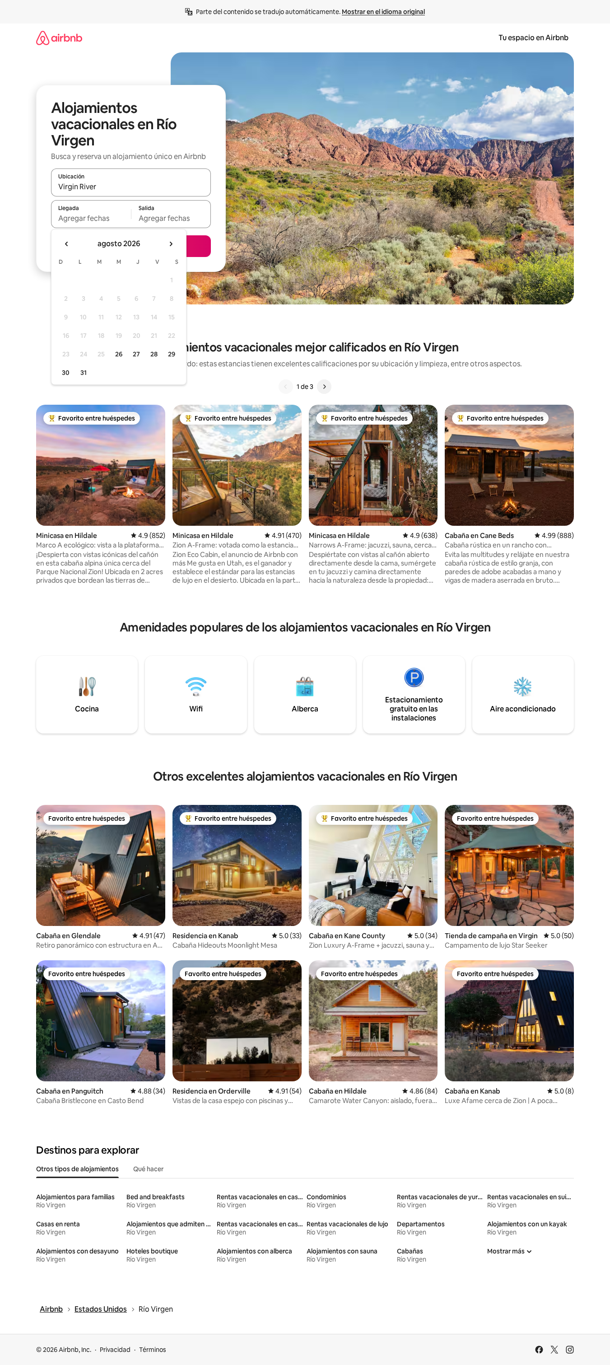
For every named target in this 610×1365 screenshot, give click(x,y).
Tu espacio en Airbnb (533, 37)
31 (83, 373)
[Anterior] (286, 386)
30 (66, 373)
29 (171, 354)
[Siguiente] (324, 386)
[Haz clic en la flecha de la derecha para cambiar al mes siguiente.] (170, 244)
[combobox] (131, 186)
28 (154, 354)
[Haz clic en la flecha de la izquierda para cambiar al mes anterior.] (67, 244)
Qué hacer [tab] (148, 1169)
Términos (152, 1350)
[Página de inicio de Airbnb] (59, 37)
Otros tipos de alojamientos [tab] (77, 1169)
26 (118, 354)
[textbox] (91, 218)
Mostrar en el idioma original (383, 12)
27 (136, 354)
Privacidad (115, 1350)
